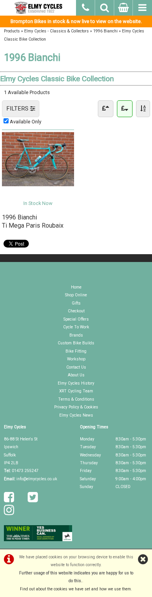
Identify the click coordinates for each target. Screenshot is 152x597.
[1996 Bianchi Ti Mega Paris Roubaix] (38, 184)
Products (12, 31)
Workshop (76, 359)
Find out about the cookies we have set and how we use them (75, 589)
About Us (76, 375)
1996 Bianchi (105, 31)
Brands (76, 335)
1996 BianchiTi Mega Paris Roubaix (33, 221)
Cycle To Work (76, 327)
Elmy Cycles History (76, 383)
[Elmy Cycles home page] (38, 8)
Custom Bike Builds (76, 343)
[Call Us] (85, 6)
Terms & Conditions (76, 399)
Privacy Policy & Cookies (76, 407)
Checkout (76, 311)
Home (76, 287)
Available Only (25, 122)
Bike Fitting (76, 351)
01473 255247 (25, 470)
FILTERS (18, 108)
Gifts (76, 303)
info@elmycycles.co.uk (36, 478)
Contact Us (76, 367)
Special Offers (76, 319)
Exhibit (38, 193)
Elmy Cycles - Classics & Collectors (56, 31)
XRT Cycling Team (76, 391)
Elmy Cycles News (76, 415)
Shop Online (76, 295)
